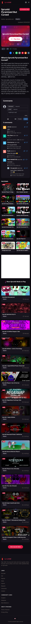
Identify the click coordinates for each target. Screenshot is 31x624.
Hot (2, 576)
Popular (3, 578)
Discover (3, 573)
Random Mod (25, 9)
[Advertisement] (15, 266)
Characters (4, 588)
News (2, 581)
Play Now (17, 39)
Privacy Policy (4, 612)
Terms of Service (5, 609)
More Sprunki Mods (15, 546)
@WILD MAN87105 (18, 170)
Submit (3, 583)
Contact (3, 591)
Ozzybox (3, 597)
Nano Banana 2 (5, 603)
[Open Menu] (28, 2)
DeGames (3, 600)
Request (3, 586)
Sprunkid (13, 621)
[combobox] (15, 618)
